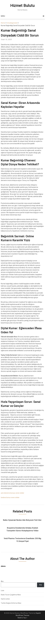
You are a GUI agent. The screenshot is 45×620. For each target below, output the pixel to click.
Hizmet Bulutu (22, 5)
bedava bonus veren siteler (10, 497)
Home (3, 23)
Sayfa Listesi (5, 599)
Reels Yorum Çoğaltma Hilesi (11, 595)
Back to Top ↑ (22, 618)
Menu (3, 16)
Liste (2, 590)
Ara (2, 581)
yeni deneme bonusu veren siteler (12, 493)
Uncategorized (12, 23)
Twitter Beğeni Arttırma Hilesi (11, 603)
